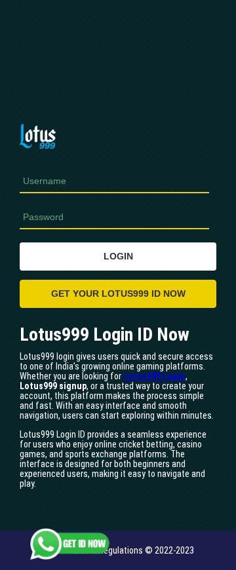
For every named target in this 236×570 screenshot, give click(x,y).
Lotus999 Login (154, 376)
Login (118, 256)
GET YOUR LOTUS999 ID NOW (118, 293)
